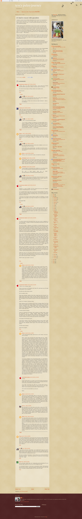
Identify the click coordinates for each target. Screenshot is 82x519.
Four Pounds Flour (56, 123)
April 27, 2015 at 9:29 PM (27, 133)
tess (22, 96)
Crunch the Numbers (56, 120)
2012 (54, 262)
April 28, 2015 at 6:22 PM (31, 166)
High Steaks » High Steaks (57, 146)
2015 (54, 196)
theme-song (55, 14)
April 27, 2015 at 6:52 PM (29, 96)
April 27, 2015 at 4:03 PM (31, 84)
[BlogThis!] (29, 77)
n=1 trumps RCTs (55, 225)
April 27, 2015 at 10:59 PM (29, 143)
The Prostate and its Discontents (58, 91)
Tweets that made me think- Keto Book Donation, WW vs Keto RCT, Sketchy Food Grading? (59, 99)
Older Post (47, 489)
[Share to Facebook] (31, 77)
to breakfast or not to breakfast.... (55, 219)
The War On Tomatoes (56, 87)
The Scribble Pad (56, 103)
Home (18, 11)
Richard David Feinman (57, 138)
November (55, 199)
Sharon (20, 436)
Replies (21, 94)
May (54, 208)
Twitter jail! (54, 104)
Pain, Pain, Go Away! (56, 62)
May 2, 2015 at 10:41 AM (29, 416)
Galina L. (20, 133)
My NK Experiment (55, 177)
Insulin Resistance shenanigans (57, 151)
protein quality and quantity (55, 231)
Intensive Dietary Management (58, 126)
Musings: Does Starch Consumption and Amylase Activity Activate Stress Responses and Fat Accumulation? (59, 185)
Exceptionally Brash (56, 167)
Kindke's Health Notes (56, 150)
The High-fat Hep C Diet (57, 90)
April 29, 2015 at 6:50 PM (26, 436)
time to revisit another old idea (55, 242)
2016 (54, 194)
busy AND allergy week (55, 227)
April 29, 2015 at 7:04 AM (29, 265)
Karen (20, 461)
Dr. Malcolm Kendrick (56, 69)
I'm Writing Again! (55, 55)
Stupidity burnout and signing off (58, 112)
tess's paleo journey (28, 5)
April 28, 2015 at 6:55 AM (29, 153)
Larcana (20, 107)
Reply (20, 92)
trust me (54, 229)
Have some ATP (55, 181)
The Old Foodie (55, 130)
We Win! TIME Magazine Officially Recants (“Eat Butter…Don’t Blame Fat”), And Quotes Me (59, 173)
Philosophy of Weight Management (59, 119)
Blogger (46, 516)
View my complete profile (25, 501)
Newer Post (18, 489)
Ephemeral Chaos (56, 143)
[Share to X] (30, 77)
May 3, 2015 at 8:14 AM (25, 461)
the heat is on (55, 244)
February (55, 256)
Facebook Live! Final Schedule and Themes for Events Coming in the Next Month (58, 156)
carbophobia (55, 252)
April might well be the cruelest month (55, 216)
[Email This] (28, 77)
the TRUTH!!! (55, 239)
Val (22, 405)
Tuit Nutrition (24, 166)
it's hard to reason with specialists (55, 212)
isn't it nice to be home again (55, 250)
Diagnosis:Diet (55, 82)
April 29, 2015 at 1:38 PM (29, 333)
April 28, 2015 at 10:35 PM (29, 206)
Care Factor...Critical (56, 111)
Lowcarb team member (23, 84)
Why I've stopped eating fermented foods (59, 63)
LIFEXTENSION (55, 183)
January (55, 257)
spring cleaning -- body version (55, 247)
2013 (54, 261)
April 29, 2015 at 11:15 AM (31, 284)
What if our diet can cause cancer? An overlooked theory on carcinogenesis (58, 59)
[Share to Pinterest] (32, 77)
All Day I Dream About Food (57, 50)
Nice (53, 164)
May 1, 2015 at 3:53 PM (27, 405)
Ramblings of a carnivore (57, 180)
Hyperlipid (54, 66)
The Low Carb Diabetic (57, 46)
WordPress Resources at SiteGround (58, 127)
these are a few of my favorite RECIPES (31, 11)
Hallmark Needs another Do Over (58, 168)
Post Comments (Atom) (24, 491)
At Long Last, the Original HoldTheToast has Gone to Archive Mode (59, 108)
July (54, 205)
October (55, 200)
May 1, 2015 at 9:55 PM (26, 448)
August (55, 203)
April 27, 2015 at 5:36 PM (26, 107)
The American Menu (56, 78)
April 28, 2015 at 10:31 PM (29, 175)
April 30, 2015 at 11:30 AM (34, 377)
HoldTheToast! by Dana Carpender (59, 106)
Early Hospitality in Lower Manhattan (58, 79)
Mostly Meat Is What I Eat (57, 176)
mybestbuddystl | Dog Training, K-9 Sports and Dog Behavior (59, 160)
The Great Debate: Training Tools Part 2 (59, 161)
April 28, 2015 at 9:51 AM (31, 185)
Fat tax (54, 147)
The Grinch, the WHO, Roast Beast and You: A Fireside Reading (59, 84)
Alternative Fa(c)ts (55, 135)
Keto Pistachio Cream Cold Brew (58, 51)
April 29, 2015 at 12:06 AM (31, 217)
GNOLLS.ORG (55, 171)
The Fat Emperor (56, 189)
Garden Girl (55, 97)
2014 (54, 259)
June (54, 206)
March (55, 254)
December (55, 197)
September (55, 202)
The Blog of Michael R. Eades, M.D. (59, 94)
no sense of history (55, 238)
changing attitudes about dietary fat (55, 234)
